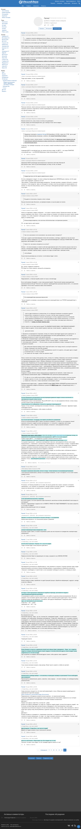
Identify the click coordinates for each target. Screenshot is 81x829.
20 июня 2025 (33, 817)
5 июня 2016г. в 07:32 (31, 229)
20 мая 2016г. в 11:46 (31, 513)
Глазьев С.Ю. (5, 43)
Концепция (31, 758)
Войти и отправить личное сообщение (56, 20)
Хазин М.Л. (4, 66)
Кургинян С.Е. (5, 48)
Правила (39, 758)
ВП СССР (4, 41)
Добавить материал (59, 1)
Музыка (4, 74)
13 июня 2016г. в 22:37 (31, 84)
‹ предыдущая (43, 750)
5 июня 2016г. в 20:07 (31, 193)
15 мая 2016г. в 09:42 (31, 724)
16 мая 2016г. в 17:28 (31, 562)
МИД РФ (4, 53)
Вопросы (43, 6)
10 (53, 750)
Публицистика (6, 86)
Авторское (36, 6)
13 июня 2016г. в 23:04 (31, 74)
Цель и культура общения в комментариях (33, 35)
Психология (5, 21)
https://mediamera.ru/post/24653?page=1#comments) (35, 694)
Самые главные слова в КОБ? (30, 195)
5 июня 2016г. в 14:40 (31, 208)
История (4, 25)
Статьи (4, 88)
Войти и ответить (31, 70)
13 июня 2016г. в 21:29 (31, 128)
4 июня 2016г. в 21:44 (31, 262)
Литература (5, 79)
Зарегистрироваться (71, 1)
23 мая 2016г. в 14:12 (31, 466)
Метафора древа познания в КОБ (31, 468)
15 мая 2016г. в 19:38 (31, 610)
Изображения (5, 77)
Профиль (41, 28)
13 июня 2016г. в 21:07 (31, 158)
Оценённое (4, 15)
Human (48, 462)
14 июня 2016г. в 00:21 (31, 33)
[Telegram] (72, 825)
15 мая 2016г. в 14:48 (31, 645)
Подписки (53, 3)
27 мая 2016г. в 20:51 (31, 415)
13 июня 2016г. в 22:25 (31, 102)
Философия (5, 23)
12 (59, 750)
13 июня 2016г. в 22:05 (31, 116)
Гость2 (23, 33)
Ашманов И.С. (5, 36)
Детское (4, 89)
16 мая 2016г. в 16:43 (31, 576)
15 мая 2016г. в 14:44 (31, 660)
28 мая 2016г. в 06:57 (31, 393)
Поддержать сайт (47, 758)
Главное (28, 6)
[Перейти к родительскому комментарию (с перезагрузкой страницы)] (78, 33)
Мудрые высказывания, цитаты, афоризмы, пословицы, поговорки (9, 83)
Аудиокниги (5, 75)
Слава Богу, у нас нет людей (30, 527)
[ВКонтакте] (69, 825)
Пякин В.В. (4, 57)
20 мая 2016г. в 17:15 (31, 494)
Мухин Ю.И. (5, 54)
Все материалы (15, 824)
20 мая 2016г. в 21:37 (31, 480)
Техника (4, 28)
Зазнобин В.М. (5, 46)
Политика (4, 26)
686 (53, 25)
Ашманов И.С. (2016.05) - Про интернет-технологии (36, 482)
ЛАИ (3, 49)
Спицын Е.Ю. (5, 59)
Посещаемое (5, 14)
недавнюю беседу (41, 134)
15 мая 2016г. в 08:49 (31, 736)
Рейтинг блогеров (6, 17)
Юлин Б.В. (4, 67)
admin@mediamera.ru (15, 826)
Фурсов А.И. (5, 64)
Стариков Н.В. (5, 61)
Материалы (74, 3)
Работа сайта (5, 31)
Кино (3, 72)
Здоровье (4, 30)
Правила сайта (5, 824)
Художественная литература (10, 80)
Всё (23, 6)
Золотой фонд (5, 10)
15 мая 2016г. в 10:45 (31, 687)
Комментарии (67, 3)
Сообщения (59, 3)
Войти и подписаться (51, 23)
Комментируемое (6, 12)
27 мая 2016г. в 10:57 (31, 431)
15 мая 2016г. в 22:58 (31, 588)
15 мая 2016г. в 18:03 (31, 634)
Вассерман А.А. (6, 38)
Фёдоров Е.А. (5, 62)
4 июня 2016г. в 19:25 (31, 274)
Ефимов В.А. (5, 44)
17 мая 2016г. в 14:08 (31, 539)
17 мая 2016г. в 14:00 (31, 551)
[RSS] (75, 825)
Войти (78, 1)
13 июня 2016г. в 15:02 (31, 170)
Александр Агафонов (9, 817)
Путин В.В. (4, 56)
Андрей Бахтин (51, 630)
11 (56, 750)
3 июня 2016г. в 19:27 (31, 308)
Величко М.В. (5, 39)
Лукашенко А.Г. (5, 51)
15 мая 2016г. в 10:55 (31, 671)
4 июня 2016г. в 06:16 (31, 291)
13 (62, 750)
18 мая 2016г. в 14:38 (31, 525)
